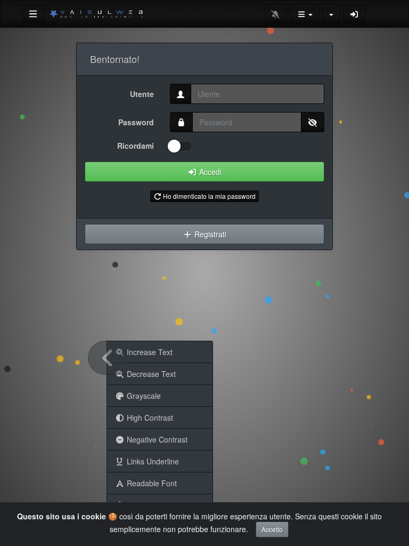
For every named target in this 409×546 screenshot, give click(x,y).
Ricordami (135, 145)
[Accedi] (354, 14)
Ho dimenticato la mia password (208, 195)
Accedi (209, 171)
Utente (142, 94)
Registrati (209, 234)
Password (136, 122)
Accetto (272, 529)
